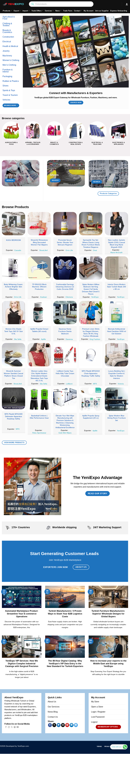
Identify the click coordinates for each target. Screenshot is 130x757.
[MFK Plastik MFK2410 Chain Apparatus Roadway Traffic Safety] (90, 354)
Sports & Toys (9, 90)
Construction (8, 37)
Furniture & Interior (8, 71)
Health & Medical (10, 46)
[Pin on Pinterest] (67, 725)
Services (48, 11)
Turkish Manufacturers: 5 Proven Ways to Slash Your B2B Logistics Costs (65, 614)
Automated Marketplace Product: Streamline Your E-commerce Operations (21, 614)
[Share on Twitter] (59, 725)
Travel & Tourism (10, 95)
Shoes (5, 86)
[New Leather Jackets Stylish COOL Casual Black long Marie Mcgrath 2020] (116, 223)
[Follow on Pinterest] (15, 727)
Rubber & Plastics (11, 81)
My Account (88, 11)
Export (16, 11)
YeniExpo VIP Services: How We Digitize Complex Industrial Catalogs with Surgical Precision (21, 663)
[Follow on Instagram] (9, 727)
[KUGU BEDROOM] (13, 223)
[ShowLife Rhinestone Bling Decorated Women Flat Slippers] (39, 223)
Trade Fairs (67, 11)
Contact (77, 11)
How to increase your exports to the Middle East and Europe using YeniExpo (108, 663)
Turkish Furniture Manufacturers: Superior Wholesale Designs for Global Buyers (108, 614)
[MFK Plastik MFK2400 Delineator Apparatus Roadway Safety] (13, 398)
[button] (127, 4)
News (57, 11)
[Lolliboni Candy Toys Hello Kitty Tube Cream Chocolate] (65, 354)
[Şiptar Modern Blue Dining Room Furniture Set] (116, 399)
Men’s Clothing (9, 65)
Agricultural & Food (9, 18)
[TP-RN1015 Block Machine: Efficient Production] (39, 268)
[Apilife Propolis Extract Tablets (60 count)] (39, 312)
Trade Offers (36, 11)
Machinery (7, 56)
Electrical (7, 41)
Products (6, 11)
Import (25, 11)
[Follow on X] (12, 727)
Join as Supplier (102, 11)
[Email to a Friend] (63, 725)
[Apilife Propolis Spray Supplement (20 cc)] (90, 399)
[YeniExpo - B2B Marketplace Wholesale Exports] (13, 4)
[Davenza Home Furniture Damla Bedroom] (65, 312)
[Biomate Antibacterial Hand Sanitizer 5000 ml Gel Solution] (116, 312)
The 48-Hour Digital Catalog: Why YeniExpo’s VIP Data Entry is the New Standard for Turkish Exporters (65, 663)
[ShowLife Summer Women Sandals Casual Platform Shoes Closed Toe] (13, 354)
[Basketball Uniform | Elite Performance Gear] (39, 399)
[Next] (128, 135)
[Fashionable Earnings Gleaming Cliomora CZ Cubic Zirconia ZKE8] (65, 268)
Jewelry (6, 51)
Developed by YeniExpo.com (17, 746)
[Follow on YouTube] (18, 727)
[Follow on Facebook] (6, 727)
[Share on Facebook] (50, 725)
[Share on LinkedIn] (72, 725)
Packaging (7, 76)
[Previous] (2, 135)
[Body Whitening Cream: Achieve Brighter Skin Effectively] (13, 268)
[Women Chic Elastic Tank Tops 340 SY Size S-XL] (13, 312)
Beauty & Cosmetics (7, 31)
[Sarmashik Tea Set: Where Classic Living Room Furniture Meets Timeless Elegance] (90, 223)
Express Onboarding (118, 11)
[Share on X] (54, 725)
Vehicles (6, 100)
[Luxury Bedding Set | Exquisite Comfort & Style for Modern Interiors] (116, 354)
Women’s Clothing (11, 60)
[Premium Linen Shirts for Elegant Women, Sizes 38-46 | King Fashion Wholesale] (90, 312)
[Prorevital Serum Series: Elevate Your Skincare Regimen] (65, 223)
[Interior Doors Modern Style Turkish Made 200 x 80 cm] (116, 268)
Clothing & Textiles (7, 24)
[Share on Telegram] (76, 725)
